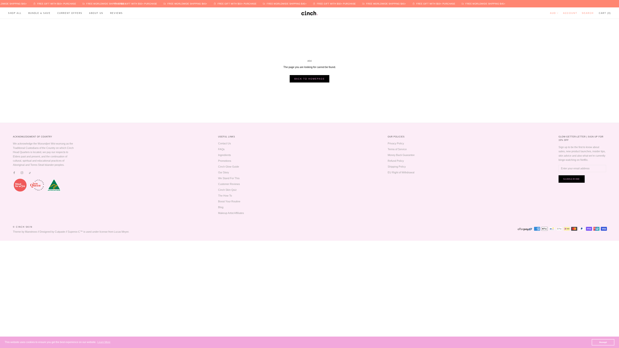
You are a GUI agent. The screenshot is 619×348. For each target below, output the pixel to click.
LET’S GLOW (346, 204)
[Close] (378, 135)
